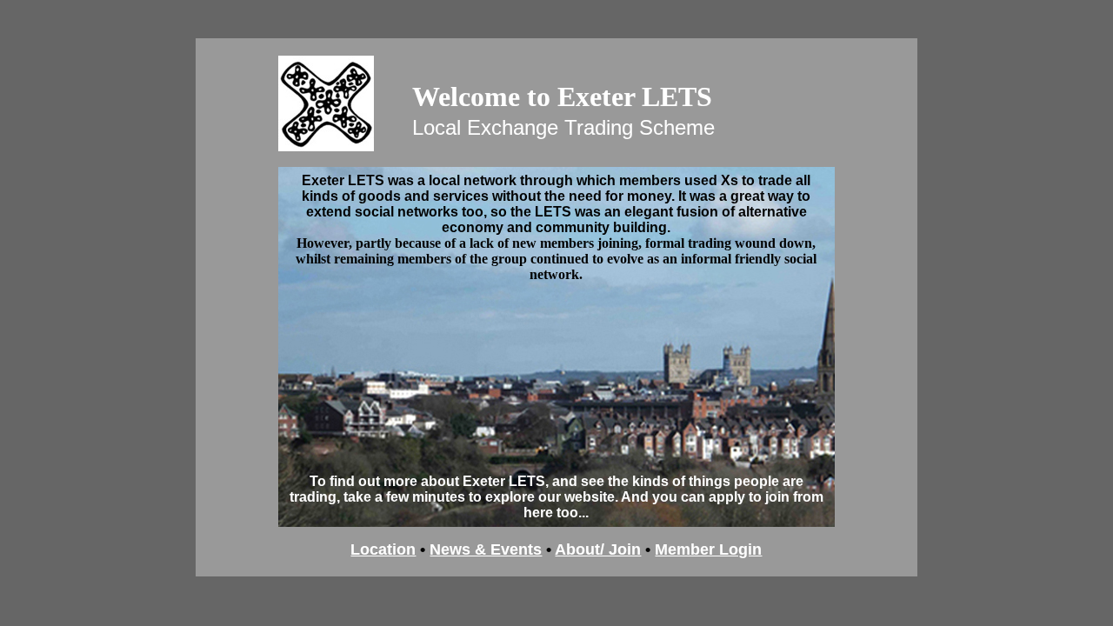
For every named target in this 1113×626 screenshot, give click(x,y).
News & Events (486, 549)
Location (383, 549)
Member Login (708, 549)
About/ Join (598, 549)
